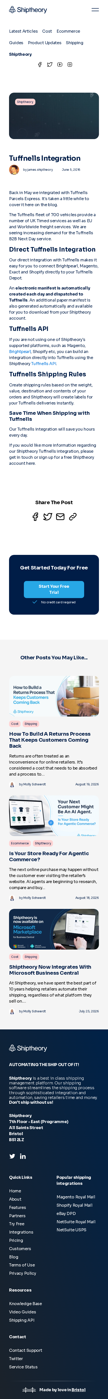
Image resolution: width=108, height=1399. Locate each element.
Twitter (16, 1358)
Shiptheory (20, 54)
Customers (20, 1248)
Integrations (21, 1232)
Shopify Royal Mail (74, 1205)
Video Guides (22, 1312)
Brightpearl (20, 351)
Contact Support (25, 1350)
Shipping (74, 42)
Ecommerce (68, 31)
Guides (16, 42)
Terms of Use (22, 1265)
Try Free (16, 1224)
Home (15, 1191)
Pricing (16, 1240)
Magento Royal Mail (76, 1197)
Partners (17, 1215)
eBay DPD (66, 1213)
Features (17, 1207)
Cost (47, 31)
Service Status (23, 1367)
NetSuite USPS (71, 1230)
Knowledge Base (25, 1303)
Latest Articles (23, 31)
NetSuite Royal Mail (76, 1222)
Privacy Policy (22, 1273)
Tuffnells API (43, 363)
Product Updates (44, 42)
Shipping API (21, 1320)
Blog (13, 1257)
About (15, 1199)
